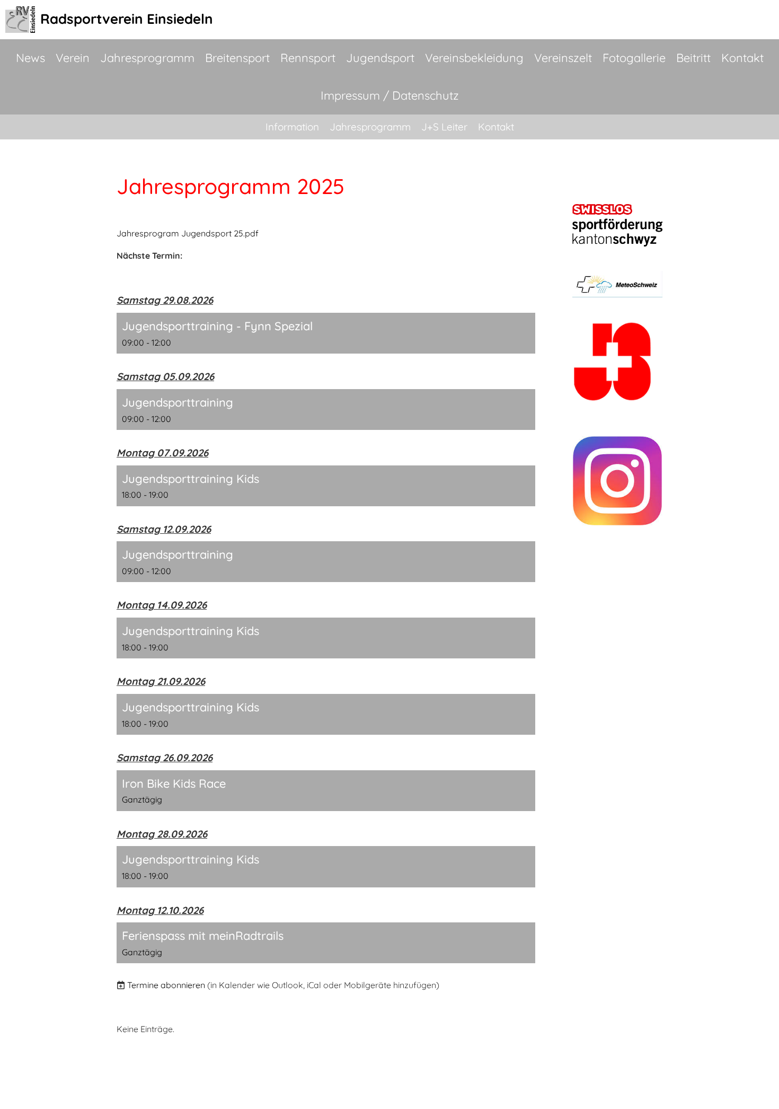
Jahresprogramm (147, 57)
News (30, 57)
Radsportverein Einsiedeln (126, 19)
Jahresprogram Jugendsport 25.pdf (188, 233)
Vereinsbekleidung (474, 57)
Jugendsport (380, 57)
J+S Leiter (444, 126)
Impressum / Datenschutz (390, 95)
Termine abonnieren (166, 985)
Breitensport (237, 57)
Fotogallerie (634, 57)
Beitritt (693, 57)
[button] (326, 333)
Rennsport (307, 57)
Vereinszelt (563, 57)
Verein (73, 57)
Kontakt (742, 57)
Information (292, 126)
